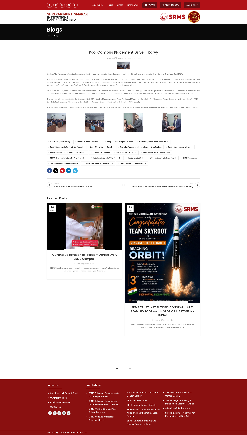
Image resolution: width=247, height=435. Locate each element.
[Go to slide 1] (117, 368)
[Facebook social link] (49, 5)
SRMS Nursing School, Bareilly (141, 405)
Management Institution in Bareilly (156, 152)
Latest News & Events (111, 46)
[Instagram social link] (62, 5)
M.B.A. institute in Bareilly (126, 152)
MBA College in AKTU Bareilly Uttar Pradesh (67, 158)
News (155, 302)
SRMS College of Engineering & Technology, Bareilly (140, 46)
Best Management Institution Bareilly (153, 142)
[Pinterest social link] (62, 170)
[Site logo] (67, 16)
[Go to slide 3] (122, 368)
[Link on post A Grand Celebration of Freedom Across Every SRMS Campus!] (84, 226)
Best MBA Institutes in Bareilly (101, 147)
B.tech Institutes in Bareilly (87, 142)
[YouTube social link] (68, 5)
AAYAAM (151, 5)
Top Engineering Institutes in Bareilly (99, 163)
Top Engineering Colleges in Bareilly (64, 163)
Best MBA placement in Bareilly (180, 147)
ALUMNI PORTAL (172, 5)
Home (49, 36)
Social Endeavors (72, 250)
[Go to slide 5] (127, 368)
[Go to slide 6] (130, 368)
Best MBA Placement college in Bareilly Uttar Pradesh (140, 147)
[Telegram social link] (75, 170)
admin (120, 58)
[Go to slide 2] (119, 368)
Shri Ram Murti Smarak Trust (64, 393)
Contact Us (55, 407)
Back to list (123, 184)
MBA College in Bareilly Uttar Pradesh (105, 158)
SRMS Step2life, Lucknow (177, 408)
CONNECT (193, 5)
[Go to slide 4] (124, 368)
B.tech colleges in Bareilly (60, 142)
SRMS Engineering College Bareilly (163, 158)
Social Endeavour (87, 250)
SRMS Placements (190, 158)
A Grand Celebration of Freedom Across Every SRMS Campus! (84, 257)
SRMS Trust (99, 250)
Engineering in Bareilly (101, 152)
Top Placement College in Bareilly (133, 163)
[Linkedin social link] (75, 5)
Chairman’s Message (60, 402)
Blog (56, 36)
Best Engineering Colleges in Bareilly (118, 142)
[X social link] (55, 5)
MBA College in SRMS (135, 158)
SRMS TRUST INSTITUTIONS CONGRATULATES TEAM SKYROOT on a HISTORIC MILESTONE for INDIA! (162, 311)
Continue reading (84, 275)
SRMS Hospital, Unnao (137, 400)
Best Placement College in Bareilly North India (68, 152)
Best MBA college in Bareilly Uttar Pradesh (66, 147)
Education (147, 302)
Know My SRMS (96, 46)
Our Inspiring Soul (58, 398)
